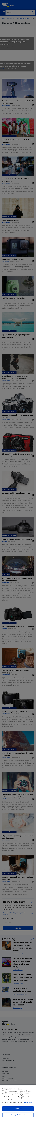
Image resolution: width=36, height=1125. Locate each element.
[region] (18, 1105)
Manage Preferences (18, 1115)
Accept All (17, 1108)
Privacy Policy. (27, 1102)
